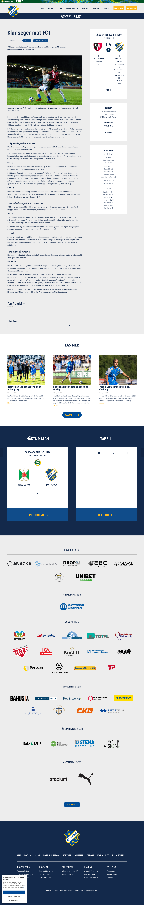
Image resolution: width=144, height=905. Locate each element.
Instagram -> (112, 874)
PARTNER (67, 855)
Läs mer (10, 403)
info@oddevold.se (46, 871)
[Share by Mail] (69, 325)
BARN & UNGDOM (51, 855)
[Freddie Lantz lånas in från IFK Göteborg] (118, 370)
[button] (14, 900)
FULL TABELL (104, 515)
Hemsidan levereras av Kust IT (86, 890)
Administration (66, 890)
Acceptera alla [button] (14, 892)
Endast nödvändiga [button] (14, 896)
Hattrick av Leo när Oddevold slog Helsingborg (24, 388)
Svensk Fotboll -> (91, 871)
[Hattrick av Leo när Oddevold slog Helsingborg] (26, 370)
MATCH (27, 855)
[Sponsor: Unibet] (19, 2)
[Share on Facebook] (20, 325)
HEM (19, 855)
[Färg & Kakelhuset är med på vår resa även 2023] (1, 452)
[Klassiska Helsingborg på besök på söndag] (72, 370)
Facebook (111, 871)
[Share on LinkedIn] (44, 325)
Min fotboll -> (89, 874)
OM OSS (90, 855)
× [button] (24, 876)
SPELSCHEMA (36, 515)
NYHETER (79, 855)
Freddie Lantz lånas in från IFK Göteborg (114, 388)
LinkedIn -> (111, 878)
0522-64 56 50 (45, 874)
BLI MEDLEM (118, 855)
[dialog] (14, 889)
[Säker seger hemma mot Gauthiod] (142, 452)
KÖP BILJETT (103, 855)
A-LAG (37, 855)
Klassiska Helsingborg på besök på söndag (70, 388)
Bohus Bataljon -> (91, 878)
